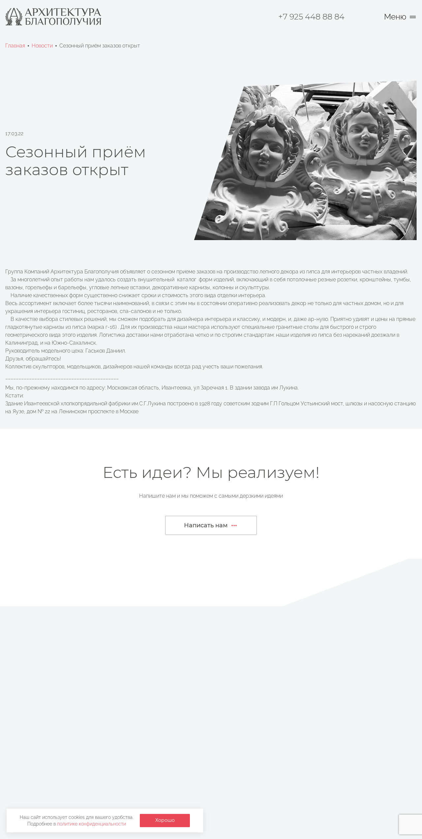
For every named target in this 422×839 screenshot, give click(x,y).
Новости (42, 46)
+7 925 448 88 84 (311, 16)
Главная (15, 46)
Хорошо (165, 820)
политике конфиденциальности (91, 823)
